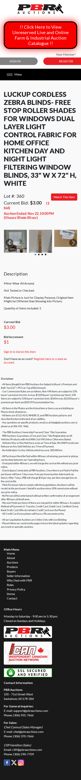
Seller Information (18, 576)
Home (11, 553)
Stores (11, 594)
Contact (12, 598)
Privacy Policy (16, 589)
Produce (12, 567)
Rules (10, 585)
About (11, 558)
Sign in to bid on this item (20, 351)
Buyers (11, 571)
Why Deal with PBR (19, 580)
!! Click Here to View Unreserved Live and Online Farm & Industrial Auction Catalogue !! (40, 35)
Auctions (12, 562)
